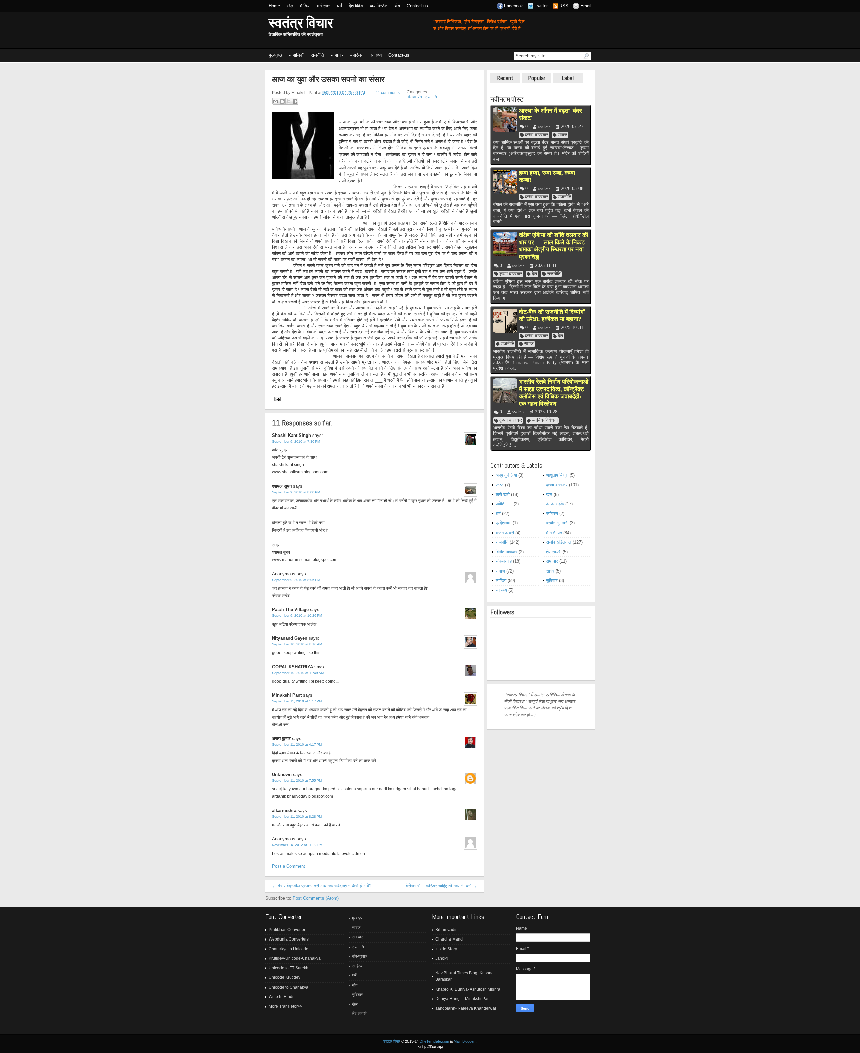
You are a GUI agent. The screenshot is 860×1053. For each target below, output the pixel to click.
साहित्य (501, 580)
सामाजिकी (296, 55)
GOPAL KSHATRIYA (292, 666)
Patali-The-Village (290, 609)
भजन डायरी (505, 532)
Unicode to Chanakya (288, 987)
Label (568, 78)
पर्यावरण (552, 513)
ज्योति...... (504, 503)
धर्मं (498, 513)
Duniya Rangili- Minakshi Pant (463, 998)
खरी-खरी (503, 494)
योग (397, 5)
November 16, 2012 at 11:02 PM (297, 845)
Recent (505, 78)
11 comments (388, 92)
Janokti (441, 958)
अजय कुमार (281, 738)
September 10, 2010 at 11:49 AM (298, 673)
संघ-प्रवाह (504, 561)
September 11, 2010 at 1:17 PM (297, 701)
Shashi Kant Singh (291, 435)
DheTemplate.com (434, 1041)
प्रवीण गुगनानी (557, 522)
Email (585, 5)
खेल (290, 5)
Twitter (541, 5)
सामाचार (337, 55)
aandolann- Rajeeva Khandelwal (465, 1008)
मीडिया (305, 5)
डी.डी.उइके (555, 503)
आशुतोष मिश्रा (557, 475)
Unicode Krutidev (284, 977)
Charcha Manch (450, 939)
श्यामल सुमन (282, 486)
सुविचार (552, 580)
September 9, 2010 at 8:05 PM (296, 580)
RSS (563, 5)
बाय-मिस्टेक (379, 5)
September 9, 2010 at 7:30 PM (296, 441)
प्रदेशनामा (503, 522)
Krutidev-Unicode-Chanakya (295, 958)
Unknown (282, 774)
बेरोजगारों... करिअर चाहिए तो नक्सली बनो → (441, 885)
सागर (550, 571)
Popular (536, 78)
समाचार (552, 561)
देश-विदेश (356, 5)
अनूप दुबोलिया (506, 475)
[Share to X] (288, 101)
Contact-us (417, 5)
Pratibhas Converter (287, 929)
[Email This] (275, 101)
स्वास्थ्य (376, 55)
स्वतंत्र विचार (301, 23)
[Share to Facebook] (295, 101)
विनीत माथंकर (506, 551)
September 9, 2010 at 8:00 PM (296, 492)
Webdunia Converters (289, 939)
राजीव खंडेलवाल (558, 542)
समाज (500, 571)
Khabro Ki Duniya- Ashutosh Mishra (467, 989)
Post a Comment (288, 866)
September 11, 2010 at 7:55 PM (297, 780)
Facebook (513, 5)
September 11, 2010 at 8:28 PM (297, 816)
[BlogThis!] (282, 101)
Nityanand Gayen (289, 638)
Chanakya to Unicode (288, 949)
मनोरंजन (323, 5)
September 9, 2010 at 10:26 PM (297, 615)
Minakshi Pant (287, 695)
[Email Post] (276, 398)
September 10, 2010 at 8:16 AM (297, 644)
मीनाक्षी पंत (414, 97)
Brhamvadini (447, 929)
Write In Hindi (281, 996)
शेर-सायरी (553, 551)
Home (274, 5)
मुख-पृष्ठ (357, 918)
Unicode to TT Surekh (288, 968)
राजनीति (317, 55)
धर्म (339, 5)
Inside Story (446, 949)
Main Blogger (464, 1041)
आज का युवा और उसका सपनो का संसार (328, 79)
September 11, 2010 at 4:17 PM (297, 744)
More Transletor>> (285, 1006)
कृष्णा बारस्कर (557, 484)
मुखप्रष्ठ (275, 55)
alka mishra (284, 810)
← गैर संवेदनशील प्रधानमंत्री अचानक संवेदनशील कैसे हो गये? (321, 885)
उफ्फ (500, 484)
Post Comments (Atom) (316, 898)
